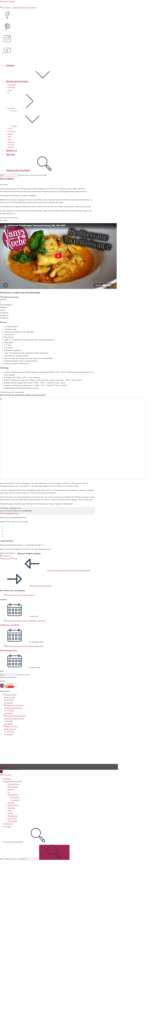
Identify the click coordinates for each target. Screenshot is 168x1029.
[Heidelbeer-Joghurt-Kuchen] (15, 716)
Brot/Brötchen (13, 787)
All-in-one (15, 797)
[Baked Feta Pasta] (11, 726)
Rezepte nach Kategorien (13, 781)
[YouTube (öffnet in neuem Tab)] (8, 49)
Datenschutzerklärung (10, 767)
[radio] (49, 526)
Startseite (7, 779)
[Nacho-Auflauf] (10, 695)
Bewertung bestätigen (7, 541)
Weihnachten (12, 821)
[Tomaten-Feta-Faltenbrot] (14, 705)
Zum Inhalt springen (7, 1)
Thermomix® (12, 816)
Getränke (11, 802)
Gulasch (3, 599)
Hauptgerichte (13, 795)
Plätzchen (11, 808)
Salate (10, 810)
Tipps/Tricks (12, 818)
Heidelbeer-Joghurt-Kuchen (14, 718)
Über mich (8, 826)
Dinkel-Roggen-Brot (8, 650)
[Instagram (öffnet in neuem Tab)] (8, 37)
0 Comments (8, 703)
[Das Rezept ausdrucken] (9, 297)
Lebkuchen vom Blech (9, 625)
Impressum (7, 764)
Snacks (10, 813)
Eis (9, 792)
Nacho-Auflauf (9, 697)
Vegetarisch (16, 800)
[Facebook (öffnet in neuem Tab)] (8, 14)
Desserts (11, 789)
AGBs (5, 765)
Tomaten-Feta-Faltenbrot (13, 708)
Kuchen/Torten (13, 805)
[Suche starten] (54, 852)
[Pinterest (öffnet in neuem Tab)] (8, 25)
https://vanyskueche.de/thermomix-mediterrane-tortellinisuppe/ (23, 395)
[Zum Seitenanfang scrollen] (1, 771)
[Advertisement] (16, 749)
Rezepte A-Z (8, 824)
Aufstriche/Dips (13, 784)
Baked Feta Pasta (10, 729)
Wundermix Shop (12, 513)
